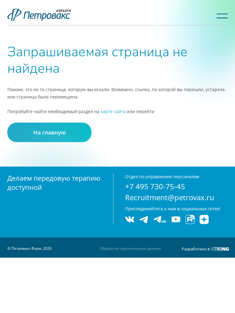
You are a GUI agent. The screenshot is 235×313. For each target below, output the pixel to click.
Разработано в (196, 249)
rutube (190, 219)
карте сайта (113, 111)
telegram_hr (159, 219)
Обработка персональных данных (130, 248)
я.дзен (204, 219)
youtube (176, 219)
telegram (143, 219)
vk (129, 219)
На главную (49, 132)
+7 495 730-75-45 (155, 186)
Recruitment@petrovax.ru (169, 197)
